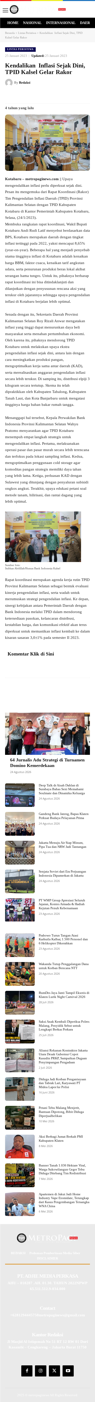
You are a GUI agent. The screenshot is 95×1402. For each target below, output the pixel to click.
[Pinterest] (49, 95)
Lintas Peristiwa (27, 32)
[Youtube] (68, 1370)
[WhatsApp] (73, 95)
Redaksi (24, 82)
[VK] (61, 95)
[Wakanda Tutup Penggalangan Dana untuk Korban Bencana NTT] (20, 974)
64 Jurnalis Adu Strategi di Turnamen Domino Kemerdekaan (47, 762)
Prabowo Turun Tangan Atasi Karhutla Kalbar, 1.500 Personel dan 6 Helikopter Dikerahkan (63, 939)
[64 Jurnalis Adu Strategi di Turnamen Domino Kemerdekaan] (47, 734)
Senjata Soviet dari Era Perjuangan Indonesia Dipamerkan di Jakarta (62, 873)
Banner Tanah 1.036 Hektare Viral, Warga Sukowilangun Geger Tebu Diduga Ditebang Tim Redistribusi (62, 1169)
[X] (38, 95)
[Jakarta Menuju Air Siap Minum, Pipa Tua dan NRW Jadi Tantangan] (20, 852)
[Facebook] (26, 95)
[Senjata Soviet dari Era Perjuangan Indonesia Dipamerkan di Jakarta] (20, 881)
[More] (73, 693)
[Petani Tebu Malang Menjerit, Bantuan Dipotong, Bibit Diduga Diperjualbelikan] (20, 1118)
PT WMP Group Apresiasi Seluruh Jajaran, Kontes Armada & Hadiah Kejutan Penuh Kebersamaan (62, 904)
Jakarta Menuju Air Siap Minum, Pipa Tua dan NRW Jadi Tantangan (62, 845)
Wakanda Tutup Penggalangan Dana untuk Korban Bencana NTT (64, 966)
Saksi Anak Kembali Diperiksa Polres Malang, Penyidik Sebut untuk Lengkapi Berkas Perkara (64, 1025)
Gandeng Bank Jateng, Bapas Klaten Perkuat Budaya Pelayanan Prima (64, 816)
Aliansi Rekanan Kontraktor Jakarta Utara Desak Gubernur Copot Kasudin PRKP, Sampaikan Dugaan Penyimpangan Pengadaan (63, 1056)
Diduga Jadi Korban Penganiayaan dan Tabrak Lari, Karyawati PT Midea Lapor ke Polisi (62, 1083)
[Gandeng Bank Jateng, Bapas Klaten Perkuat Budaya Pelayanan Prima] (20, 824)
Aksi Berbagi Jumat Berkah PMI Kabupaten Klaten (61, 1138)
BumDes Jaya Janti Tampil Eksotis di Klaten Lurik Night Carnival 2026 (64, 995)
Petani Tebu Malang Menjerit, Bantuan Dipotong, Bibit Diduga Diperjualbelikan (61, 1111)
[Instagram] (40, 1370)
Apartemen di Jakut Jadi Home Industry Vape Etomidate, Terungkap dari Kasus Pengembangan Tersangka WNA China (64, 1200)
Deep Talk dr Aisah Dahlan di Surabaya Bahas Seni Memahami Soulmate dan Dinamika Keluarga (62, 789)
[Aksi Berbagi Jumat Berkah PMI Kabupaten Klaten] (20, 1146)
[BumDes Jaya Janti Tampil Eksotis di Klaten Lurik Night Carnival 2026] (20, 1003)
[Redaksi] (9, 82)
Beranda (10, 32)
